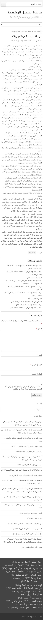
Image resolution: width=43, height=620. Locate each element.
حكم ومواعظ (21, 571)
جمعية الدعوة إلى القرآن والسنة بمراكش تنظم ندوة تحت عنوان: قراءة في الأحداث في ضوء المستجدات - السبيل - (22, 490)
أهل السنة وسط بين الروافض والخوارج (29, 533)
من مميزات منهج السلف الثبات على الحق (29, 304)
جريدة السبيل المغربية (25, 12)
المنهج (26, 568)
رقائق (8, 571)
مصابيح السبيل (32, 31)
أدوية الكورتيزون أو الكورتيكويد (32, 465)
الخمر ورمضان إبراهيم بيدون (33, 513)
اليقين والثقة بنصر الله (35, 298)
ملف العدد (32, 601)
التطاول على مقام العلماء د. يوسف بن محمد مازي (26, 301)
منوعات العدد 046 (36, 518)
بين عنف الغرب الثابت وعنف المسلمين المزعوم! (27, 523)
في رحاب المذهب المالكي (28, 584)
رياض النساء (33, 575)
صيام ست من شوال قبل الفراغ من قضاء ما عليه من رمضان (23, 504)
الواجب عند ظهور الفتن (34, 277)
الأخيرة (19, 565)
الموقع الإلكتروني (36, 374)
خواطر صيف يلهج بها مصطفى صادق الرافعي (27, 475)
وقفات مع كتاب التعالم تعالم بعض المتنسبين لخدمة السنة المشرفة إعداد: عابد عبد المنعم (24, 282)
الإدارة (29, 40)
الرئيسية (39, 31)
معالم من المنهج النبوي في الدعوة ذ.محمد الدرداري (26, 307)
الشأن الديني (37, 568)
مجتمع (29, 591)
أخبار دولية (33, 562)
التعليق (39, 329)
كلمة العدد (13, 588)
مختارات (17, 591)
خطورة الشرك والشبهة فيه (33, 547)
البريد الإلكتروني (36, 365)
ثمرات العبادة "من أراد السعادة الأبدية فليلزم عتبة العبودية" (23, 470)
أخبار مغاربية (18, 562)
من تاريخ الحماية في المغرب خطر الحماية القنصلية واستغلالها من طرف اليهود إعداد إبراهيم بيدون (22, 423)
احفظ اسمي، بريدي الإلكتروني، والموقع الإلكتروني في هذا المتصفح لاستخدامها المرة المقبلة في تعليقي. (23, 388)
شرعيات (17, 575)
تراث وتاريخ (11, 568)
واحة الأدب (34, 607)
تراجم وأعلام (36, 571)
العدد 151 (32, 252)
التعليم (9, 565)
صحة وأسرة (33, 578)
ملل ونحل (14, 601)
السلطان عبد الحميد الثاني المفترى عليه (29, 528)
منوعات (22, 604)
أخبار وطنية (33, 565)
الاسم (39, 355)
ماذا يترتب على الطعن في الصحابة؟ (30, 451)
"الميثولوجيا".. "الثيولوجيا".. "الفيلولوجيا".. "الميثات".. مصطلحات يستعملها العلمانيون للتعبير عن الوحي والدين (24, 541)
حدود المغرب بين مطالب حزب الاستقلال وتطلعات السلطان (23, 438)
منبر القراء (36, 604)
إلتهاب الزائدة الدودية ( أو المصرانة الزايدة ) (28, 446)
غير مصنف (31, 581)
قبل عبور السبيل (32, 588)
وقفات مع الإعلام (16, 607)
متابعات (38, 591)
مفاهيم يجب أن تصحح (30, 597)
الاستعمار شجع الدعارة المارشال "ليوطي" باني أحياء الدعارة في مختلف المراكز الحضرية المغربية (21, 432)
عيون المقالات (18, 578)
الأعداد (39, 403)
